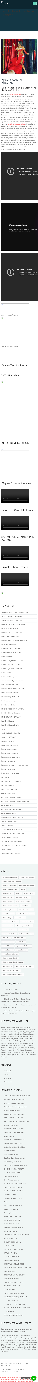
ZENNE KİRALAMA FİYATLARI (11, 854)
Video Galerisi (8, 1082)
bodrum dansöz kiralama (26, 885)
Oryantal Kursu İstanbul (8, 813)
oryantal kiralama (21, 950)
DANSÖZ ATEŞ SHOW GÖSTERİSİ (12, 661)
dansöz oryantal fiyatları (23, 902)
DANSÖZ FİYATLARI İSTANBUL (11, 665)
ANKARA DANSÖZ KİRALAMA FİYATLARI (14, 612)
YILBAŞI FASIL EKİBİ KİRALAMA (11, 842)
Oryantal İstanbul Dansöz (10, 958)
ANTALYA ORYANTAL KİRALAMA (11, 616)
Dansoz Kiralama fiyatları (10, 889)
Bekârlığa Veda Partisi (9, 885)
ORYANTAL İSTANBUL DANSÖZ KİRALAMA (15, 801)
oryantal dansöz (15, 94)
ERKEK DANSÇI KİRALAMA (10, 697)
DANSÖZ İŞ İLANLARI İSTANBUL (12, 669)
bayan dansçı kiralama (27, 877)
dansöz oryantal (7, 902)
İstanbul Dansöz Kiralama (9, 753)
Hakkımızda (7, 1071)
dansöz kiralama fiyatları (16, 124)
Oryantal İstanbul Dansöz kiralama (13, 962)
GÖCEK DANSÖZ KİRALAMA (10, 733)
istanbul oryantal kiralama (23, 926)
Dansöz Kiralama (6, 673)
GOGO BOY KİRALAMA (8, 737)
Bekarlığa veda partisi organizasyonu (13, 624)
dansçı (23, 889)
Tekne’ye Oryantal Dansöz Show (11, 829)
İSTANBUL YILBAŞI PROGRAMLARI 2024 (14, 765)
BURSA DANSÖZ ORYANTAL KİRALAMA (14, 641)
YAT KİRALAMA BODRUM (9, 837)
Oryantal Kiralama (7, 805)
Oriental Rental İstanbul (8, 793)
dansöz (18, 893)
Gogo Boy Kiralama (7, 741)
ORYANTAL (21, 942)
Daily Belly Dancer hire (8, 645)
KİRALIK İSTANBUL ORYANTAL (11, 781)
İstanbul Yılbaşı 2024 (8, 769)
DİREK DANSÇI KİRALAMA (10, 685)
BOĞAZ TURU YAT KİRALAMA (10, 637)
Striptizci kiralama (7, 825)
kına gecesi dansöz (8, 942)
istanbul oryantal (8, 926)
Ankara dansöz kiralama (10, 877)
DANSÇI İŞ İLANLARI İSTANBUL (11, 649)
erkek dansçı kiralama (9, 910)
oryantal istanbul (8, 950)
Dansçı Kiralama (6, 657)
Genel (3, 729)
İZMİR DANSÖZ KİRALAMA (10, 773)
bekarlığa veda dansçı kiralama (12, 881)
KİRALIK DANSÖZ (7, 777)
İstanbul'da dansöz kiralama (24, 966)
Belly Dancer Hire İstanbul (9, 628)
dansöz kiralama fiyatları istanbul (12, 681)
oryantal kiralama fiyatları (10, 954)
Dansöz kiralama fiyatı (22, 897)
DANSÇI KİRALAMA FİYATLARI (11, 653)
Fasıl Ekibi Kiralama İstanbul (25, 914)
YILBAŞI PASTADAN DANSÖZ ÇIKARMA (14, 846)
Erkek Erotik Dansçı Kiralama (10, 713)
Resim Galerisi (8, 1078)
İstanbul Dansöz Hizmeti (9, 749)
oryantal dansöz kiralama (23, 946)
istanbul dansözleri (26, 922)
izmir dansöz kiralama (9, 930)
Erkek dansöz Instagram (9, 701)
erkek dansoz (25, 906)
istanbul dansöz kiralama (10, 922)
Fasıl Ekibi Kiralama (7, 721)
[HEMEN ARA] (33, 1378)
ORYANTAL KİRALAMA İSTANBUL (12, 809)
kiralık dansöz (23, 930)
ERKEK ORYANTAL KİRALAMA (11, 717)
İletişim (6, 1074)
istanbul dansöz (19, 918)
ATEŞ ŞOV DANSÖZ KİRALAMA (11, 620)
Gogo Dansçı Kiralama (11, 989)
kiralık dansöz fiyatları (9, 934)
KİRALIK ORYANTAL (7, 785)
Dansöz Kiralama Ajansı (9, 677)
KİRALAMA (6, 938)
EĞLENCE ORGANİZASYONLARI (11, 693)
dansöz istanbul (28, 893)
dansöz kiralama (8, 897)
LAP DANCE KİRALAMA (9, 789)
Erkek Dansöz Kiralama (8, 705)
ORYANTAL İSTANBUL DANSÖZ (11, 797)
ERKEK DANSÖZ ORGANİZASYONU (12, 709)
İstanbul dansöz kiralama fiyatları (12, 974)
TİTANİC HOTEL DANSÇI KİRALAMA (13, 833)
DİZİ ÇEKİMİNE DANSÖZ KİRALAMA (13, 689)
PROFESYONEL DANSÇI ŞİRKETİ (12, 817)
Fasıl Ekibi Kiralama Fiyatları (10, 725)
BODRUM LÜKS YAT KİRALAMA (11, 632)
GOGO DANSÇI (7, 918)
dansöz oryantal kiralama (10, 906)
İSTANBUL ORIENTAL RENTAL (11, 757)
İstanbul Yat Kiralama (8, 761)
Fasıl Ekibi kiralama (8, 914)
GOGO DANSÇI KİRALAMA (9, 745)
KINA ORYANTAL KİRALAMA (12, 81)
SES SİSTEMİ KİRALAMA (9, 821)
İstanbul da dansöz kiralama (11, 970)
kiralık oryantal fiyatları (25, 934)
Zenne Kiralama (6, 850)
